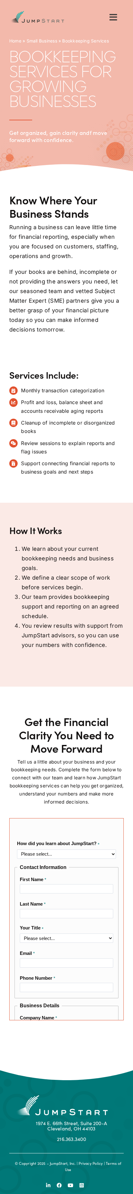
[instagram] (81, 1185)
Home (15, 40)
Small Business (42, 40)
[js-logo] (36, 13)
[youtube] (70, 1185)
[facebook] (59, 1185)
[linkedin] (48, 1185)
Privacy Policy (91, 1163)
